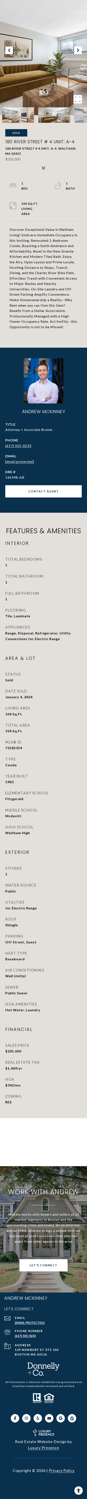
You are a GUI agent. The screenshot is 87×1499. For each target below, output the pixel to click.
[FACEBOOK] (15, 1418)
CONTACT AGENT (43, 491)
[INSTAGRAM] (26, 1418)
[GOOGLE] (60, 1418)
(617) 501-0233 (18, 446)
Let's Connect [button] (43, 1265)
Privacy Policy (62, 1470)
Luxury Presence (43, 1447)
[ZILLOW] (72, 1418)
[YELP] (38, 1418)
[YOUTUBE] (49, 1418)
